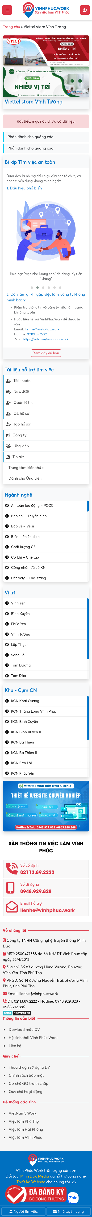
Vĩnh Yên (18, 603)
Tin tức (19, 457)
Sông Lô (18, 655)
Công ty (19, 435)
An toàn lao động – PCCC (32, 505)
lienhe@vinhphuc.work (42, 329)
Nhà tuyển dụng (70, 1211)
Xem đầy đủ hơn (46, 353)
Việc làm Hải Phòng (26, 1129)
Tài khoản (21, 381)
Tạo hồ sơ (21, 424)
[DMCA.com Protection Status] (17, 1013)
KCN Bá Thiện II (24, 753)
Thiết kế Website (31, 1182)
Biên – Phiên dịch (25, 537)
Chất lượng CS (23, 547)
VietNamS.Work (22, 1113)
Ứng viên (21, 446)
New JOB (21, 392)
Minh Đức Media (34, 1176)
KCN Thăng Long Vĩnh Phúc (34, 711)
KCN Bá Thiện (22, 742)
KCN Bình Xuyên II (26, 732)
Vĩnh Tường (20, 634)
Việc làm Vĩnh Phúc (25, 1137)
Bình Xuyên (20, 614)
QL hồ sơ (21, 413)
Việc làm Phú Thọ (24, 1121)
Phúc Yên (18, 624)
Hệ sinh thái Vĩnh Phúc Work (33, 1038)
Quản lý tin (23, 403)
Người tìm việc (25, 1211)
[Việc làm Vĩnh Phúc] (46, 10)
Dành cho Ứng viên (25, 478)
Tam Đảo (18, 676)
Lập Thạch (20, 645)
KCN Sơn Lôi (21, 763)
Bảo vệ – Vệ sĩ (22, 526)
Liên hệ (15, 1046)
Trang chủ (11, 27)
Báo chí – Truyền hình (29, 516)
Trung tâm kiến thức (25, 468)
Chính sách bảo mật (26, 1075)
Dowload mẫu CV (24, 1030)
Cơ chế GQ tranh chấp (28, 1084)
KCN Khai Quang (25, 701)
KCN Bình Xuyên (24, 722)
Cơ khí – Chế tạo (25, 557)
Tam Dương (21, 665)
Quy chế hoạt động (25, 1092)
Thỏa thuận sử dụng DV (29, 1067)
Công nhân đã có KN (28, 568)
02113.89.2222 (37, 334)
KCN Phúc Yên (22, 773)
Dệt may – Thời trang (28, 578)
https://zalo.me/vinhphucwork (45, 339)
